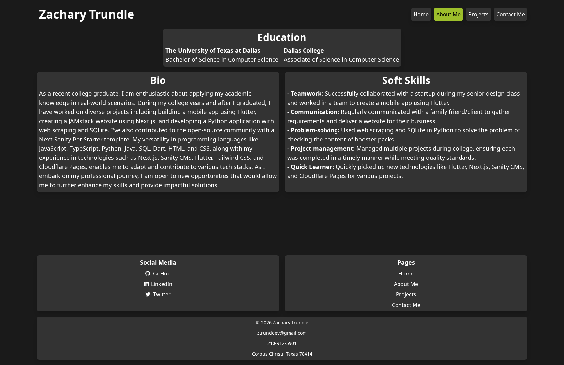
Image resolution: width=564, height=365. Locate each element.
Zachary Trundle (86, 14)
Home (421, 14)
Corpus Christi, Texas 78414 (282, 354)
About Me (448, 14)
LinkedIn (161, 284)
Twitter (162, 294)
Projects (478, 14)
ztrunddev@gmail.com (282, 333)
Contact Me (510, 14)
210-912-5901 (282, 343)
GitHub (162, 273)
